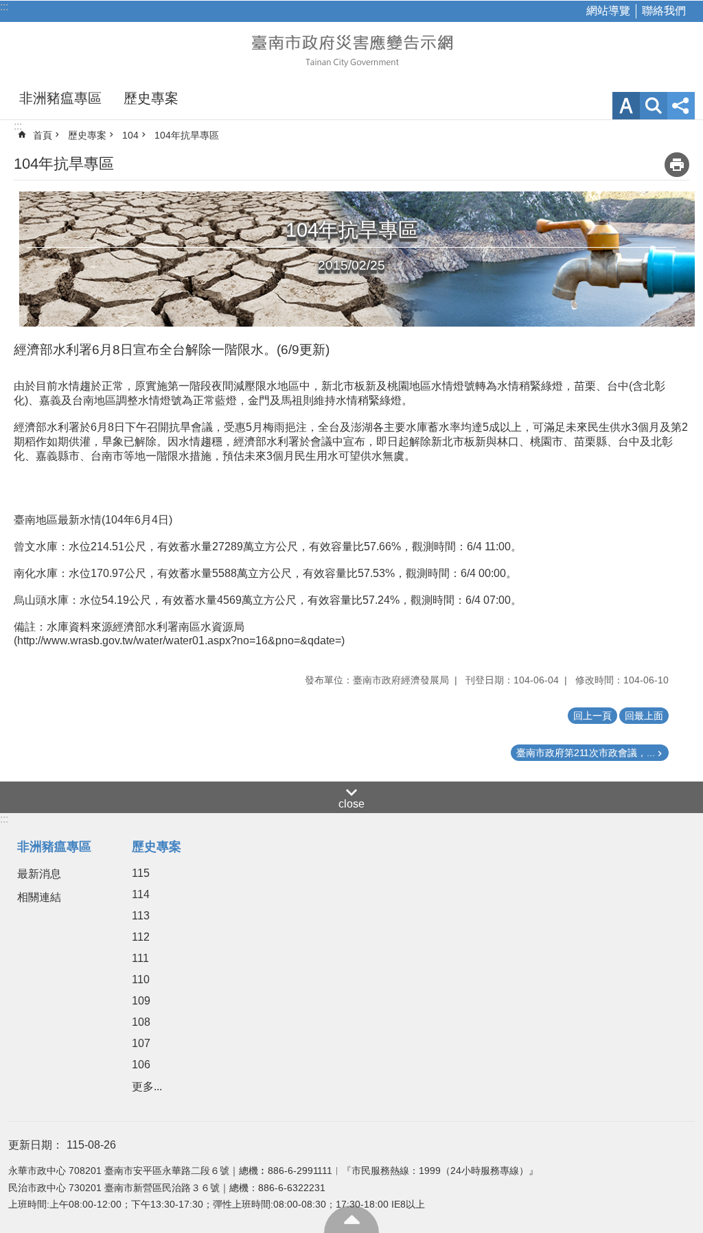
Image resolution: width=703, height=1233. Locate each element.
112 (141, 937)
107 (141, 1043)
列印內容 (677, 164)
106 (141, 1064)
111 (140, 958)
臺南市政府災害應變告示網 (351, 49)
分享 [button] (681, 105)
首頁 (42, 135)
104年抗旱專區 (186, 135)
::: (4, 6)
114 (141, 894)
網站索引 (653, 105)
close (351, 804)
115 (141, 873)
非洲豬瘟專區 (60, 98)
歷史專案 (151, 98)
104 (130, 135)
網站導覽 (608, 10)
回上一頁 (592, 715)
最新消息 (39, 874)
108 (141, 1022)
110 (141, 979)
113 (141, 915)
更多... (147, 1086)
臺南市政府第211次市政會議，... (585, 752)
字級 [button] (626, 105)
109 (141, 1001)
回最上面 (351, 1219)
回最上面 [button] (644, 715)
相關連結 (39, 897)
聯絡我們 (664, 10)
